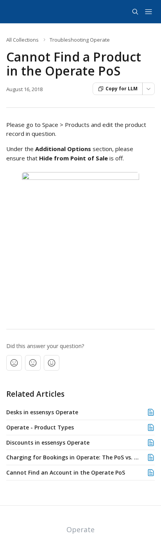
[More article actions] (148, 89)
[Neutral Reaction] (33, 363)
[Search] (135, 11)
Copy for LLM (122, 88)
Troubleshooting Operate (80, 39)
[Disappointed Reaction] (14, 363)
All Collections (22, 39)
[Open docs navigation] (148, 11)
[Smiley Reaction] (51, 363)
